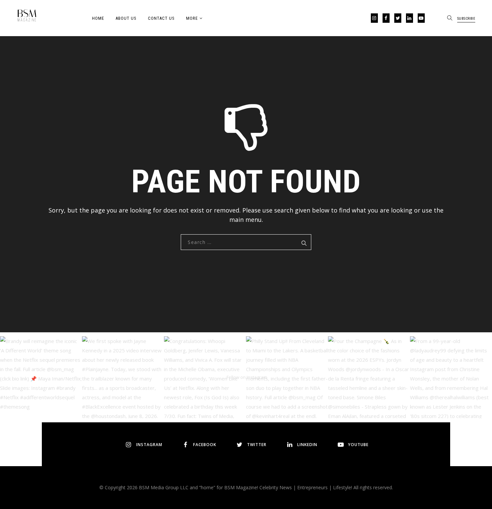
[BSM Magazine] (27, 16)
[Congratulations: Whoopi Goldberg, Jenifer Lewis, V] (205, 377)
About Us (126, 18)
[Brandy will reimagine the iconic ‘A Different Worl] (41, 377)
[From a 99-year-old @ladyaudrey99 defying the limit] (451, 377)
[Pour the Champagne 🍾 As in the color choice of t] (369, 377)
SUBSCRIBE (466, 18)
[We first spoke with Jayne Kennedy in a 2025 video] (123, 377)
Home (98, 18)
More (192, 18)
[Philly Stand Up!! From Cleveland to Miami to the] (287, 377)
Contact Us (161, 18)
